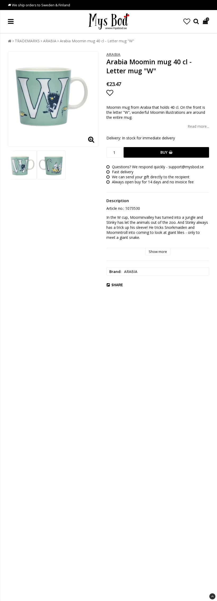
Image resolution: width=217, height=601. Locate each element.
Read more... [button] (198, 126)
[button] (186, 21)
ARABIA (49, 40)
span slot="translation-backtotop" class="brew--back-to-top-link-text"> (212, 596)
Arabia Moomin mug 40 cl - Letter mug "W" (97, 40)
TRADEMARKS (27, 40)
